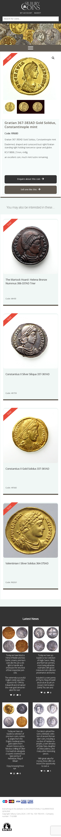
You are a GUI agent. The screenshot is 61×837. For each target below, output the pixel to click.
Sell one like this (29, 189)
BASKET (37, 13)
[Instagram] (25, 649)
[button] (53, 58)
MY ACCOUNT (26, 13)
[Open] (15, 639)
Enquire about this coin (28, 178)
